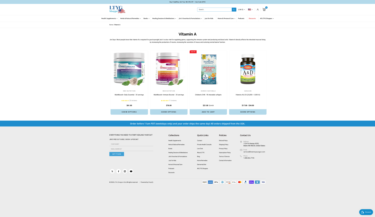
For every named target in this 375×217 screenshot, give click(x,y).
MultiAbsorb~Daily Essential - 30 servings (129, 93)
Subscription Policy (225, 152)
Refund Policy (223, 140)
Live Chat (200, 148)
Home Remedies (202, 160)
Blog (198, 156)
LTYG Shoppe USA (120, 182)
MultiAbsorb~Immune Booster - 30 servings (169, 93)
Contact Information (225, 160)
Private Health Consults (204, 144)
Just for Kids (172, 160)
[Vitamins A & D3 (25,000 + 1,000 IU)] (248, 69)
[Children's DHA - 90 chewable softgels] (208, 69)
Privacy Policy (223, 148)
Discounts (171, 172)
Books (170, 148)
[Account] (258, 9)
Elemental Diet (201, 164)
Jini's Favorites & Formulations (177, 156)
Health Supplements (174, 140)
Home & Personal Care (175, 164)
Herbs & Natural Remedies (176, 144)
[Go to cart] (264, 9)
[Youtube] (131, 171)
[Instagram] (124, 171)
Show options (129, 112)
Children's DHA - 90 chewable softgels (208, 93)
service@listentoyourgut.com (254, 152)
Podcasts (171, 168)
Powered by (144, 182)
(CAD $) (240, 9)
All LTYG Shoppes (202, 168)
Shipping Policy (223, 144)
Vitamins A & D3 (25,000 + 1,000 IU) (248, 93)
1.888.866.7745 (248, 158)
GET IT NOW (116, 154)
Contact (199, 140)
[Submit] (234, 9)
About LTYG (200, 152)
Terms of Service (224, 156)
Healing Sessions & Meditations (178, 152)
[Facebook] (118, 171)
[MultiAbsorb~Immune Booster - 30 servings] (169, 69)
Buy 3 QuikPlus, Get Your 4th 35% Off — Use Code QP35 (187, 2)
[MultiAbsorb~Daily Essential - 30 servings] (129, 69)
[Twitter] (112, 171)
